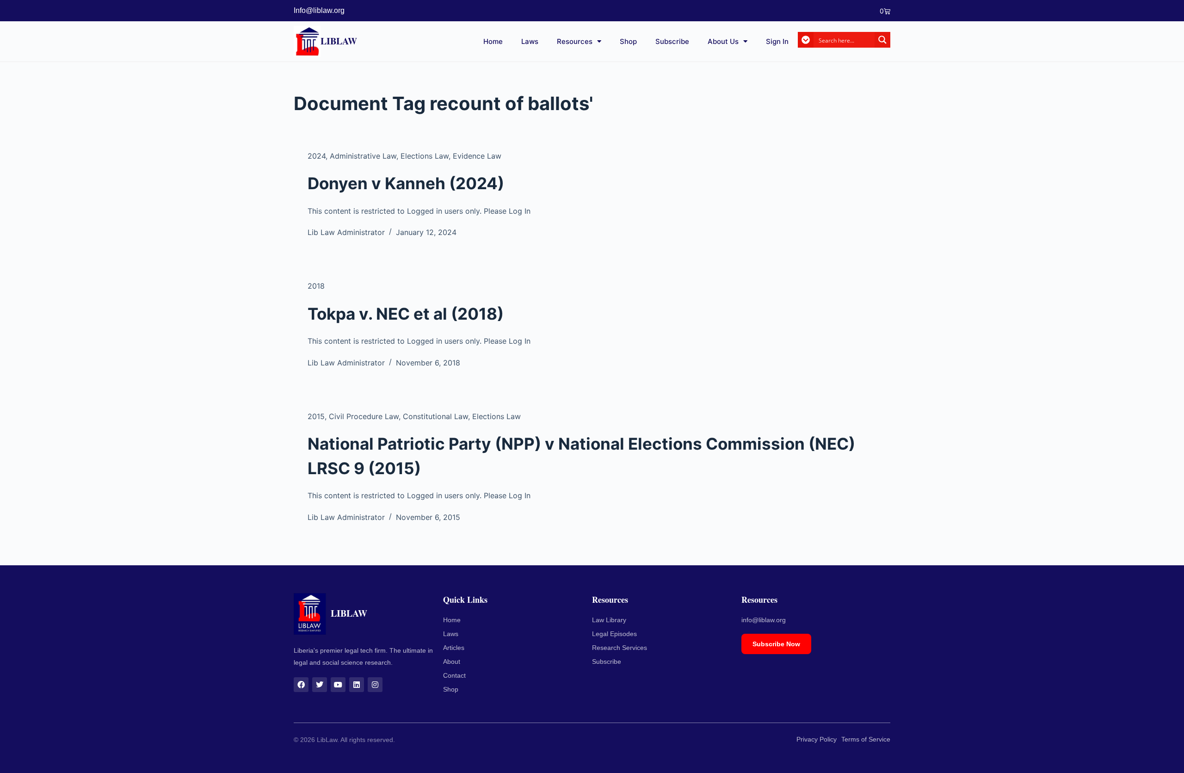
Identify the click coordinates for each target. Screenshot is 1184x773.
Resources (574, 41)
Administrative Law (363, 156)
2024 (317, 156)
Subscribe (672, 41)
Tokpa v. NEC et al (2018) (406, 313)
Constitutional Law (435, 416)
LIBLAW (339, 41)
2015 (316, 416)
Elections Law (425, 156)
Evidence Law (477, 156)
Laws (529, 41)
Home (493, 41)
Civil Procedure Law (364, 416)
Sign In (777, 41)
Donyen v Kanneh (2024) (406, 183)
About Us (723, 41)
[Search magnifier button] (882, 40)
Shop (628, 41)
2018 (316, 286)
